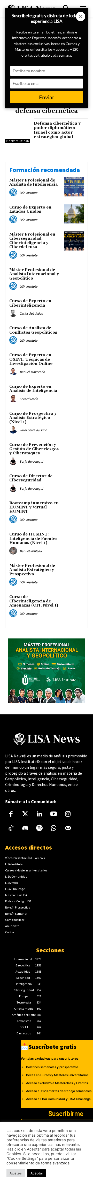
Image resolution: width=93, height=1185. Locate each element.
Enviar (46, 97)
